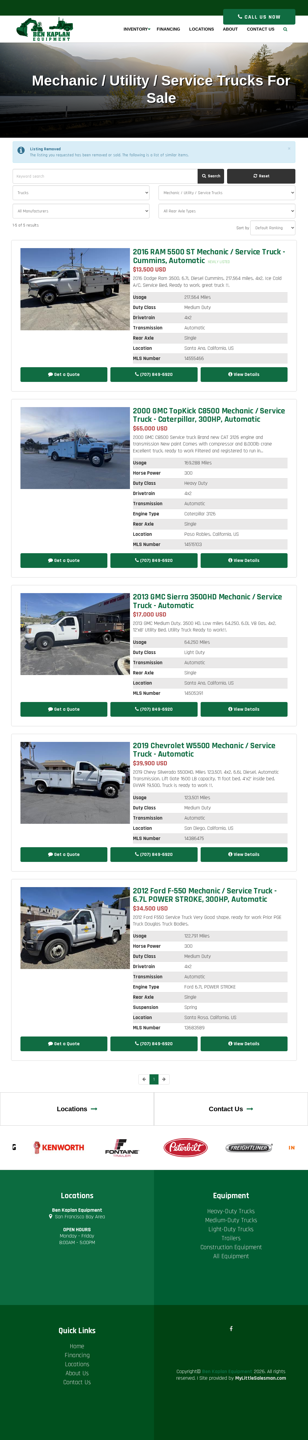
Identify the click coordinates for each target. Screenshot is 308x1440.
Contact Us (228, 1109)
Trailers (231, 1238)
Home (77, 1346)
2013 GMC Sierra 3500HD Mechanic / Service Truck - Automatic (207, 601)
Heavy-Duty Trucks (231, 1211)
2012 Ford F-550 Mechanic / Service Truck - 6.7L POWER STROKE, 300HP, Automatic (205, 895)
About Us (77, 1373)
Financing (77, 1355)
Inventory (136, 29)
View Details (246, 374)
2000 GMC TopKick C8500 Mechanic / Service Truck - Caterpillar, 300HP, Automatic (209, 415)
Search (213, 176)
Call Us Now (262, 17)
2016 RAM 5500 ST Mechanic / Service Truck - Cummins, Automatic (209, 256)
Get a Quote (66, 374)
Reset (264, 176)
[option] (59, 1148)
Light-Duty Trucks (231, 1229)
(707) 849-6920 (156, 374)
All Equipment (231, 1256)
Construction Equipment (231, 1247)
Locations (74, 1109)
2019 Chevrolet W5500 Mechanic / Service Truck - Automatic (204, 750)
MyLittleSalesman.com (260, 1378)
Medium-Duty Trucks (231, 1220)
